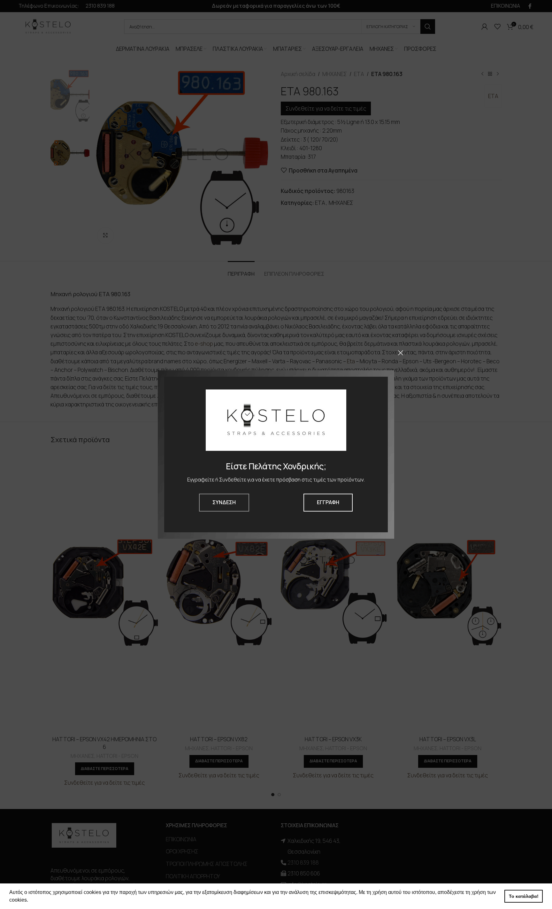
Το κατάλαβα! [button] (524, 896)
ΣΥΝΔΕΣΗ (224, 502)
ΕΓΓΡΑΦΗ (328, 502)
